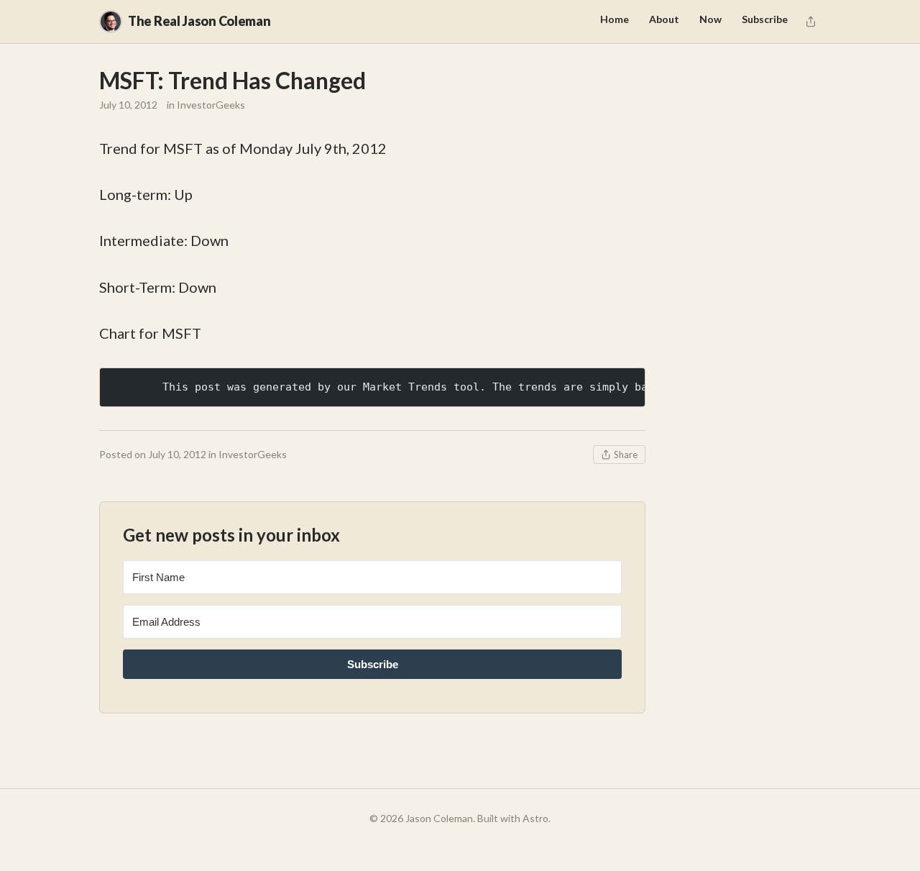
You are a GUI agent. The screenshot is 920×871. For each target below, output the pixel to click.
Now (710, 19)
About (664, 19)
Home (614, 19)
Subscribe (765, 19)
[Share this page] (811, 22)
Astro (535, 818)
